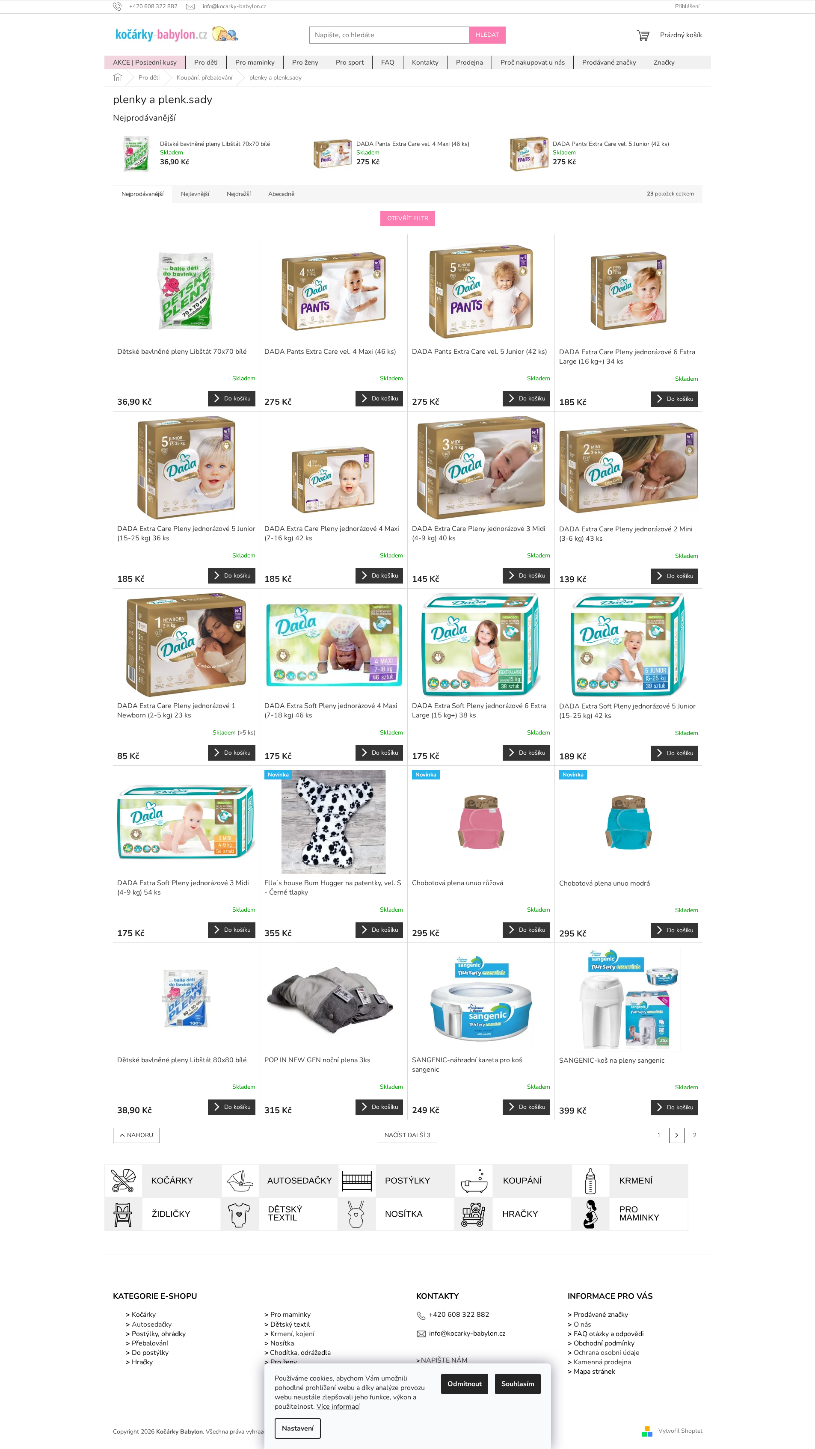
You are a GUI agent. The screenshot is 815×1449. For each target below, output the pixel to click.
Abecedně (281, 194)
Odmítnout (465, 1384)
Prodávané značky (600, 1314)
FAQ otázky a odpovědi (608, 1334)
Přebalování (150, 1343)
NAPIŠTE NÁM (444, 1360)
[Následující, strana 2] (677, 1135)
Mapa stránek (594, 1371)
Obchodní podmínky (604, 1343)
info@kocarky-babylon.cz (467, 1333)
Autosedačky (152, 1324)
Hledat (487, 35)
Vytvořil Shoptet (680, 1431)
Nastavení (298, 1428)
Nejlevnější (195, 194)
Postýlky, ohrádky (158, 1334)
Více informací (338, 1406)
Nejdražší (239, 194)
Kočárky (143, 1314)
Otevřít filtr (407, 218)
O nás (582, 1324)
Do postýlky (150, 1352)
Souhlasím (517, 1384)
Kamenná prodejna (602, 1362)
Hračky (142, 1362)
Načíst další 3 (407, 1135)
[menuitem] (144, 62)
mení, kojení (291, 1334)
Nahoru (140, 1135)
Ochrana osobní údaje (607, 1352)
